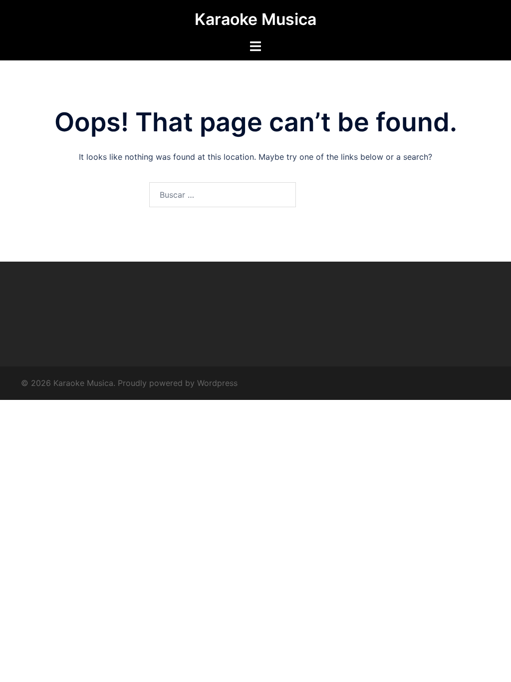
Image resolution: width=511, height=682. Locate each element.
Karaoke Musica (255, 19)
